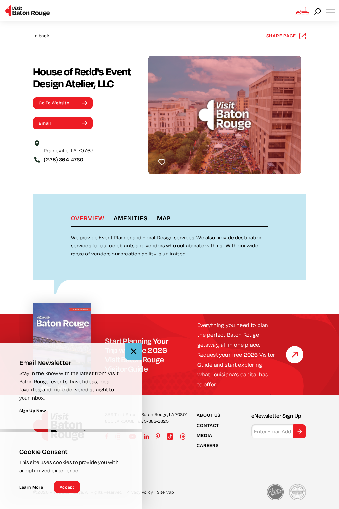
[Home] (27, 10)
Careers (207, 445)
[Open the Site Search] (318, 11)
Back (41, 35)
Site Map (165, 492)
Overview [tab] (87, 218)
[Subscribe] (299, 431)
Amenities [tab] (131, 218)
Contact (208, 425)
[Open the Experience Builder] (302, 10)
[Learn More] (294, 354)
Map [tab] (164, 218)
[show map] (37, 142)
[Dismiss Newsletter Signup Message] (133, 351)
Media (204, 435)
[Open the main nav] (332, 10)
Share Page (281, 36)
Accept (67, 486)
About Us (208, 415)
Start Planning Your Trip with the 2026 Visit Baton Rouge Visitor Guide (136, 354)
